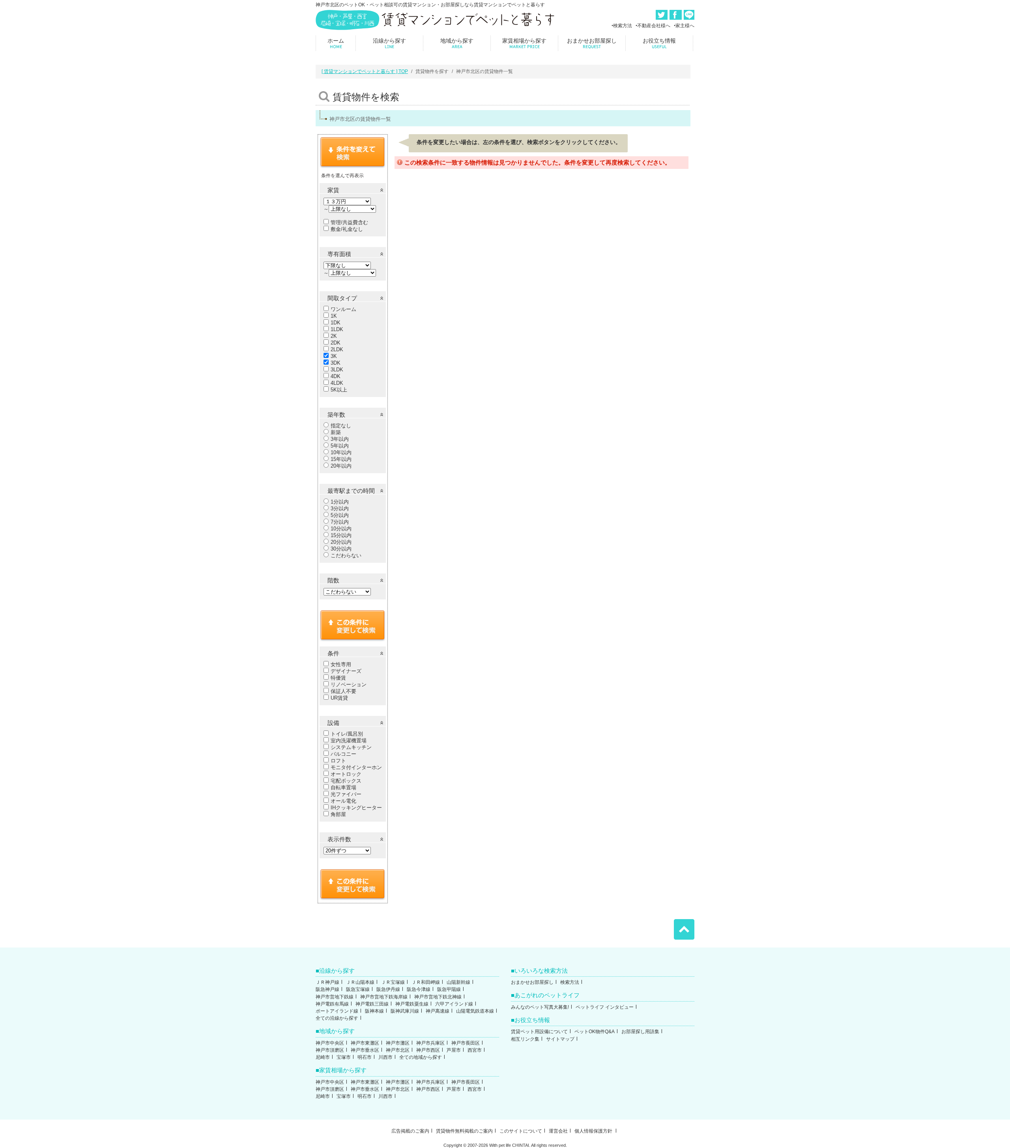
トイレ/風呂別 (347, 734)
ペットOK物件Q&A (594, 1031)
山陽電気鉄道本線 (475, 1011)
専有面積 (339, 254)
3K (334, 356)
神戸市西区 (428, 1050)
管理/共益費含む (349, 222)
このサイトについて (520, 1131)
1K (334, 316)
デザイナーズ (346, 671)
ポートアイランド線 (337, 1011)
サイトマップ (560, 1039)
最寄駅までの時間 (351, 490)
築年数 (336, 414)
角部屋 (338, 814)
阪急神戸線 (327, 989)
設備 (333, 722)
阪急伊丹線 (388, 989)
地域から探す (456, 43)
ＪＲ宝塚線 (393, 982)
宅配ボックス (346, 781)
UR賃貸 (339, 698)
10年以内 (341, 452)
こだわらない (346, 555)
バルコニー (343, 754)
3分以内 (340, 508)
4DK (335, 376)
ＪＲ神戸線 (327, 982)
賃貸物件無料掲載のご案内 (464, 1131)
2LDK (337, 349)
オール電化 (343, 801)
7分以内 (340, 522)
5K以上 (339, 390)
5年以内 (340, 446)
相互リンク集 (525, 1039)
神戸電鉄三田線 (372, 1004)
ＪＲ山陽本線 (360, 982)
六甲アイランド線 (454, 1004)
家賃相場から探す (524, 43)
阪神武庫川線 (405, 1011)
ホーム (335, 43)
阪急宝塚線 (358, 989)
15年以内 (341, 459)
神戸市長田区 (465, 1043)
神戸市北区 (398, 1050)
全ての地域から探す (420, 1057)
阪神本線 (374, 1011)
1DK (335, 323)
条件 (333, 653)
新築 (336, 432)
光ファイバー (346, 794)
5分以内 (340, 515)
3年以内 (340, 439)
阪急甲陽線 (449, 989)
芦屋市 (454, 1050)
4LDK (337, 383)
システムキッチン (351, 747)
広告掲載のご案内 (410, 1131)
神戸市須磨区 (330, 1050)
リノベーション (349, 684)
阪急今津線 (418, 989)
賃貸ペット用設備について (539, 1031)
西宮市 (475, 1050)
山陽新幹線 (458, 982)
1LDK (337, 329)
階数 (333, 580)
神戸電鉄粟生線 (411, 1004)
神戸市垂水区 (365, 1050)
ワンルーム (343, 309)
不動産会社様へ (653, 25)
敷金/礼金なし (347, 229)
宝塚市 (344, 1057)
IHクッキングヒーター (356, 808)
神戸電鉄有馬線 (332, 1004)
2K (334, 336)
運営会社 (558, 1131)
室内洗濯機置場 (349, 740)
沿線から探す (389, 43)
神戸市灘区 (398, 1043)
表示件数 (339, 839)
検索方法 (622, 25)
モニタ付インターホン (356, 767)
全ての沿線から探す (337, 1018)
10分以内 (341, 529)
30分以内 (341, 549)
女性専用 (341, 664)
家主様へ (684, 25)
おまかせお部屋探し (592, 43)
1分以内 (340, 502)
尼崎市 (323, 1057)
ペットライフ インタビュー (605, 1007)
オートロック (346, 774)
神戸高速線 (437, 1011)
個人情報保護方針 (593, 1131)
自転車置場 (343, 787)
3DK (335, 363)
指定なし (341, 426)
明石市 (364, 1057)
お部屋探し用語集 (640, 1031)
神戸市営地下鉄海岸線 (384, 997)
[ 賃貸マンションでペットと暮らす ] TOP (365, 71)
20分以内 (341, 542)
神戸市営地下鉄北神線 (438, 997)
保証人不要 (343, 691)
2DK (335, 343)
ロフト (338, 761)
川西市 (385, 1057)
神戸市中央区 (330, 1043)
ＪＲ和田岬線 (425, 982)
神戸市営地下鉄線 (335, 997)
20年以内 (341, 466)
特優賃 (338, 678)
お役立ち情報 (659, 43)
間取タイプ (342, 298)
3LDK (337, 370)
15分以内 (341, 535)
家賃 (333, 190)
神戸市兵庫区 (430, 1043)
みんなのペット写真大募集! (540, 1007)
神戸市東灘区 (365, 1043)
